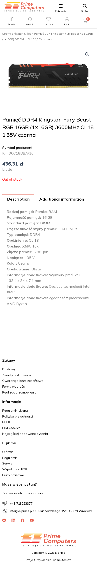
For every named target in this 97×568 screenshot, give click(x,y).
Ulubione (48, 24)
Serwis (11, 24)
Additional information (61, 199)
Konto (67, 24)
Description (18, 199)
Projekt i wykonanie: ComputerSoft (48, 559)
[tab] (18, 199)
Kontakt (30, 24)
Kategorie (60, 11)
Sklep (28, 33)
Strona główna (12, 33)
